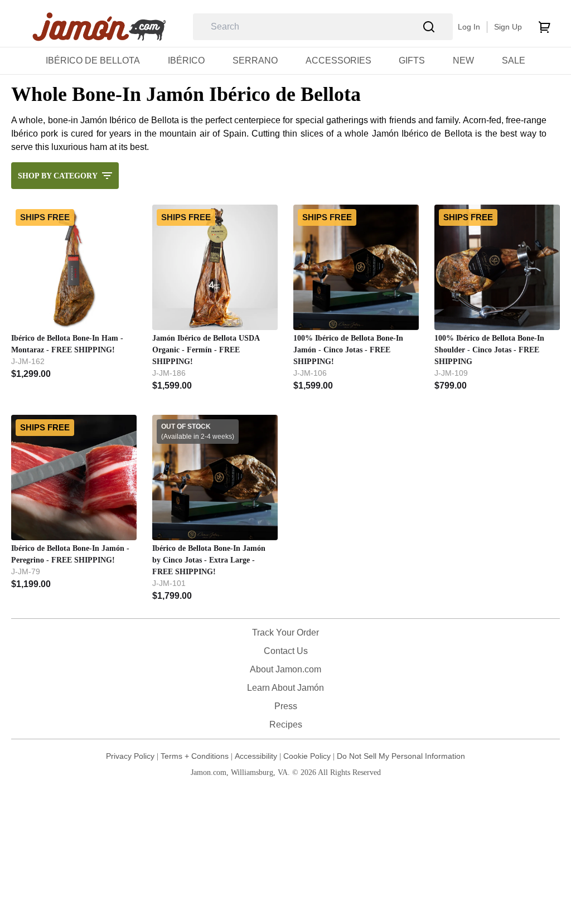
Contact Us (286, 651)
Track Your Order (285, 632)
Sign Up (508, 26)
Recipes (285, 724)
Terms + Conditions (195, 756)
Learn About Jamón (285, 687)
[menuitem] (93, 60)
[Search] (429, 27)
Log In (469, 26)
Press (285, 706)
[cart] (544, 26)
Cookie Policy (307, 756)
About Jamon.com (285, 669)
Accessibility (256, 756)
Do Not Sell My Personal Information (401, 756)
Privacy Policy (130, 756)
